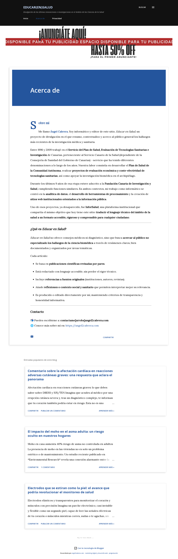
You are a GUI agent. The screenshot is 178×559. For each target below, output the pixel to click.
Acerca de (40, 18)
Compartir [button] (108, 337)
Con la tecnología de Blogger (90, 548)
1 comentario (48, 467)
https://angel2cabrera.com (82, 325)
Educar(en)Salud (38, 7)
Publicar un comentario (53, 410)
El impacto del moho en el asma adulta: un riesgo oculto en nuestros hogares (66, 433)
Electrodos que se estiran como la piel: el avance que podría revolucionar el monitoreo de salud (68, 490)
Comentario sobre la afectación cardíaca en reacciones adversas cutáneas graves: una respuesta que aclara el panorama (70, 375)
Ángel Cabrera (59, 131)
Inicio (25, 18)
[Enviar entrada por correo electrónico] (31, 337)
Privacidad (57, 18)
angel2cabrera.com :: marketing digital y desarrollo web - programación (95, 553)
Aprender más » (106, 410)
